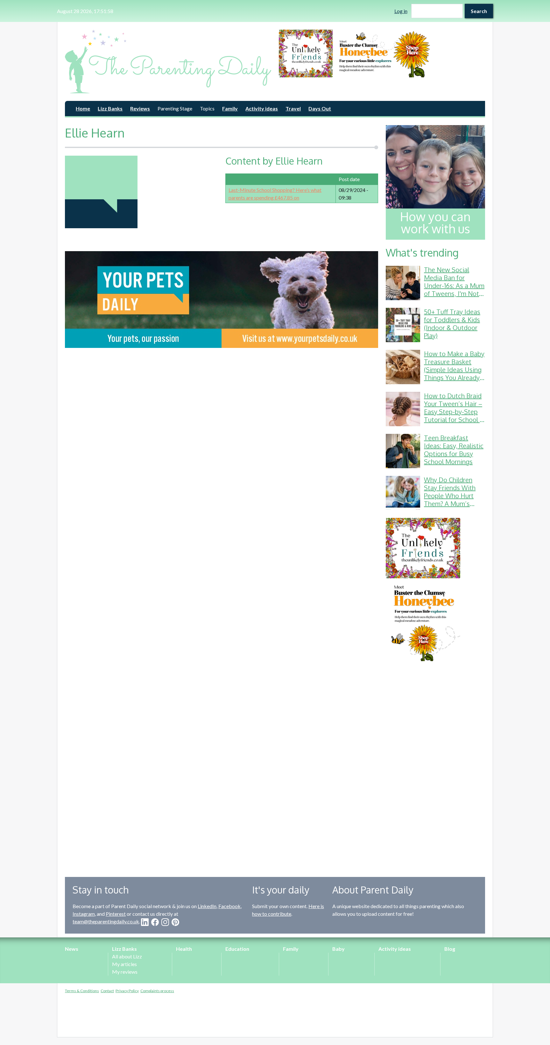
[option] (382, 53)
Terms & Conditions (82, 990)
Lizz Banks (110, 108)
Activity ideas (261, 108)
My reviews (125, 972)
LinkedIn (207, 906)
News (71, 949)
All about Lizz (127, 956)
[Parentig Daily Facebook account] (155, 922)
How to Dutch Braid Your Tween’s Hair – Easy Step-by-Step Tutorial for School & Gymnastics (454, 412)
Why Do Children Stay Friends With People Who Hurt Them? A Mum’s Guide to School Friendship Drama (450, 500)
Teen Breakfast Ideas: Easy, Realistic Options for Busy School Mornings (453, 450)
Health (184, 949)
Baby (338, 949)
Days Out (319, 108)
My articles (124, 964)
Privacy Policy (127, 990)
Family (230, 108)
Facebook (229, 906)
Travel (293, 108)
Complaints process (157, 990)
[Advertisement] (435, 764)
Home (83, 108)
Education (237, 949)
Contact (107, 990)
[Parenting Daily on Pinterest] (175, 922)
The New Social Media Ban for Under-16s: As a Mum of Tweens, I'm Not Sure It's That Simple (454, 285)
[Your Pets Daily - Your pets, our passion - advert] (221, 299)
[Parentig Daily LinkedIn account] (145, 922)
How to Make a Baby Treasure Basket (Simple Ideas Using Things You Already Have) (454, 370)
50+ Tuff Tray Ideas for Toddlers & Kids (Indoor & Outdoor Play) (452, 323)
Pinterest (116, 914)
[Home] (168, 61)
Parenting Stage (175, 108)
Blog (449, 949)
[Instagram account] (165, 922)
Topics (207, 108)
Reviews (140, 108)
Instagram (84, 914)
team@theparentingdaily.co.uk (106, 921)
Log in (400, 11)
